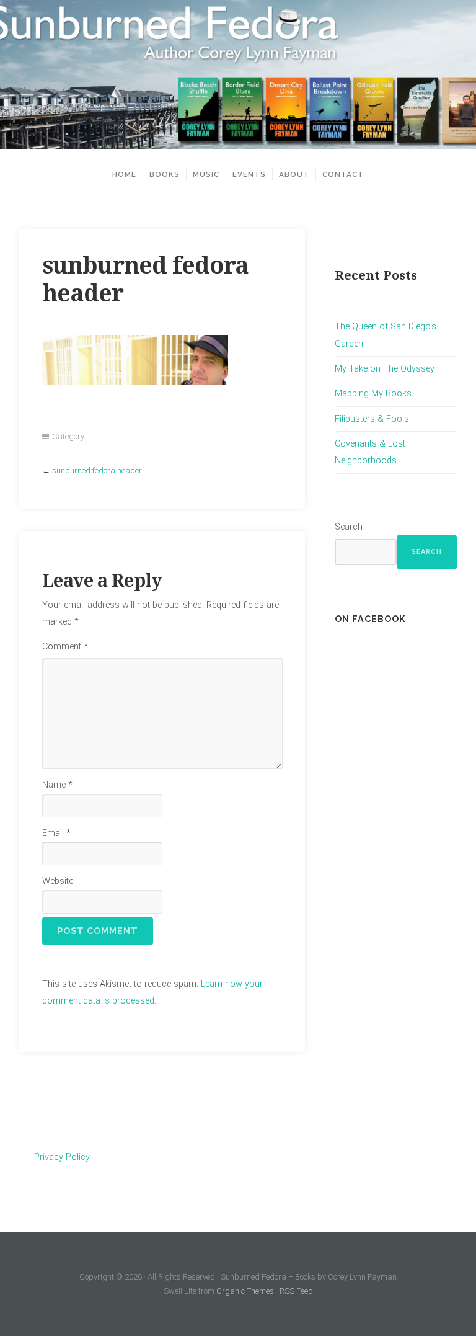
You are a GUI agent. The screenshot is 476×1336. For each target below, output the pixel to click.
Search (349, 527)
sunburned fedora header (97, 470)
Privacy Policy (62, 1157)
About (294, 174)
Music (206, 174)
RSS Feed (296, 1291)
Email (56, 833)
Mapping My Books (373, 393)
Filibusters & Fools (372, 419)
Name (57, 785)
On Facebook (370, 618)
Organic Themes (245, 1291)
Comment (65, 646)
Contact (343, 174)
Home (124, 174)
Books (164, 174)
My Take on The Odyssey (384, 368)
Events (249, 174)
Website (57, 881)
